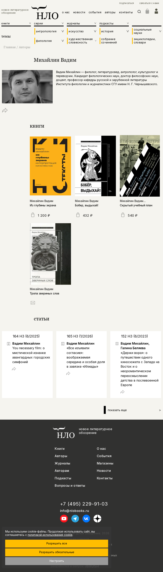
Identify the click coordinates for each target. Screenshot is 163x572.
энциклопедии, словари (145, 40)
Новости (104, 471)
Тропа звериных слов (44, 293)
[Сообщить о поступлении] (33, 303)
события (95, 12)
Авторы (24, 47)
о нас (66, 12)
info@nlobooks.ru (74, 511)
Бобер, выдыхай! (86, 205)
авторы (110, 12)
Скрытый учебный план (136, 205)
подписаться (126, 3)
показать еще (134, 410)
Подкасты (63, 478)
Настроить (56, 560)
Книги (60, 449)
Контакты (105, 478)
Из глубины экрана (43, 205)
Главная (10, 47)
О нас (101, 449)
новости (79, 12)
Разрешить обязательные (56, 552)
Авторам (62, 471)
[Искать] (139, 12)
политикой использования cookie (50, 534)
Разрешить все (56, 543)
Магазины (105, 463)
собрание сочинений (109, 40)
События (104, 456)
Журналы (62, 463)
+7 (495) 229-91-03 (84, 504)
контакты (126, 12)
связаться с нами (149, 3)
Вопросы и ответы (70, 485)
